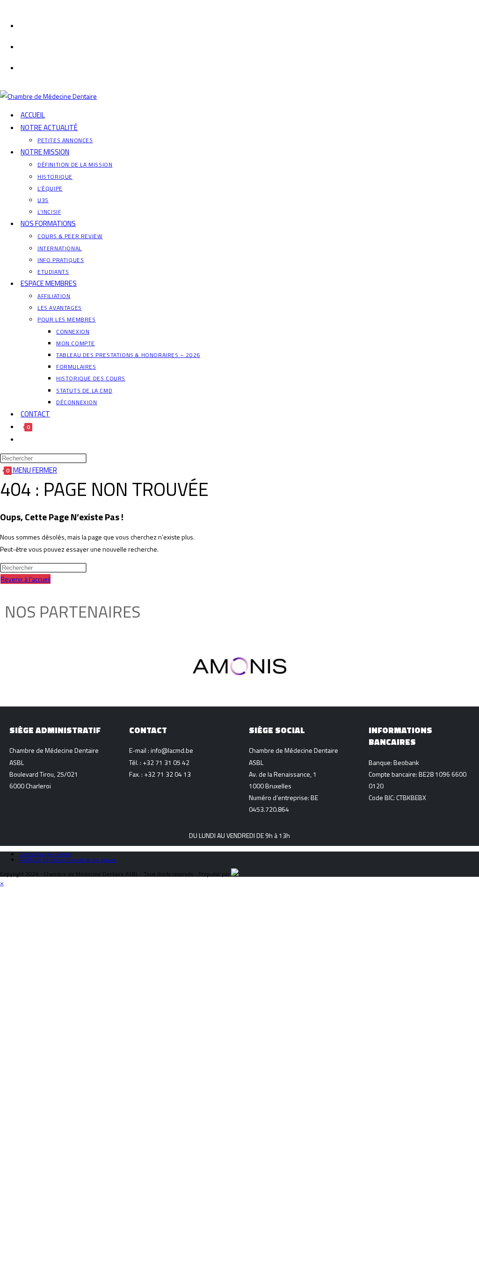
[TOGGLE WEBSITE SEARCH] (20, 439)
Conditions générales (45, 854)
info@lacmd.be (172, 750)
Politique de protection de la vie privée (67, 859)
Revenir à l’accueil (25, 579)
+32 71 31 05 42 (166, 762)
